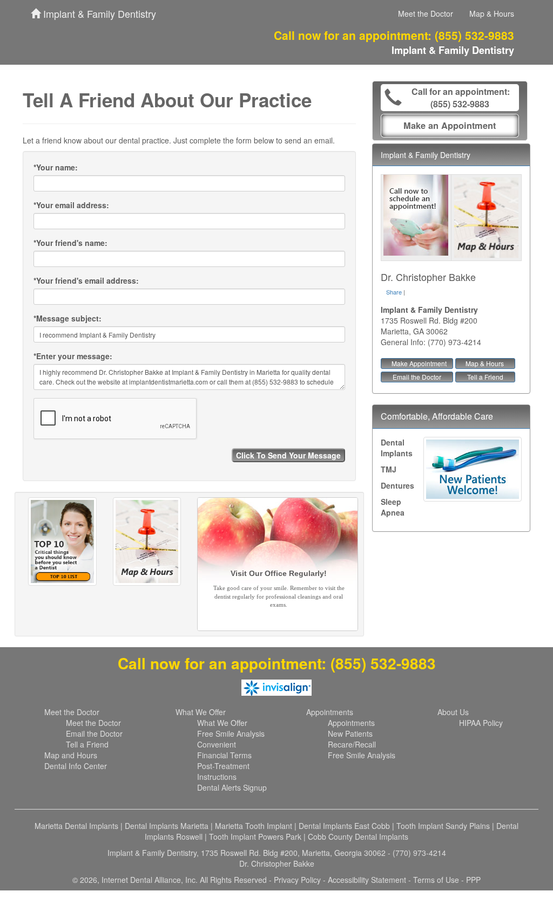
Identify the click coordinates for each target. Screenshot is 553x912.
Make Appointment (419, 363)
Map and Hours (70, 755)
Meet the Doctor (425, 13)
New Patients (350, 733)
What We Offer (201, 712)
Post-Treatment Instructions (223, 771)
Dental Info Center (75, 765)
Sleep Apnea (392, 507)
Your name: (55, 167)
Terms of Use (436, 879)
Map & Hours (491, 13)
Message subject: (67, 318)
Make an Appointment (449, 125)
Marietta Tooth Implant (253, 825)
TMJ (388, 469)
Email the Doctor (417, 376)
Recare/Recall (352, 744)
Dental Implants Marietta (166, 825)
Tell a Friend (485, 376)
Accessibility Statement (367, 879)
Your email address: (71, 205)
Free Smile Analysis (231, 733)
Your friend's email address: (86, 280)
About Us (453, 712)
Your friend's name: (70, 242)
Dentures (397, 485)
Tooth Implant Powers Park (255, 836)
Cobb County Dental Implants (358, 836)
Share (394, 291)
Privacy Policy (297, 879)
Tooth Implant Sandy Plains (443, 825)
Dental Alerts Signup (232, 787)
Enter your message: (72, 356)
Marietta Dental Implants (76, 825)
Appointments (329, 712)
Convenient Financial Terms (224, 749)
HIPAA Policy (481, 722)
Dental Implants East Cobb (344, 825)
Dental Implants (397, 447)
